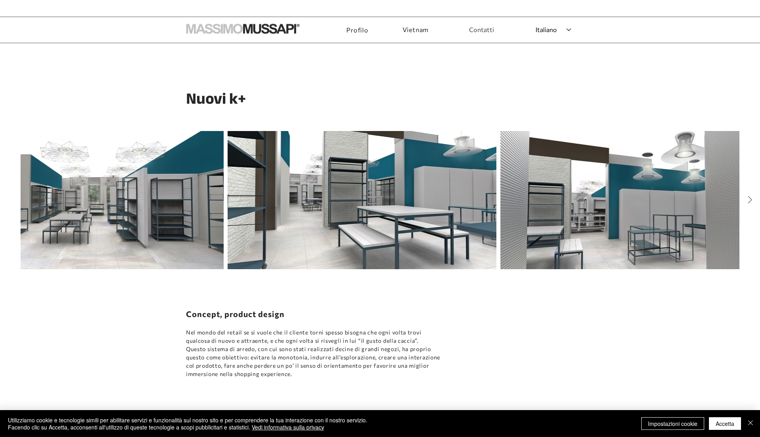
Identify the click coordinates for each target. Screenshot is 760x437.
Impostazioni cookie (672, 424)
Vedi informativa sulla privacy (288, 427)
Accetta (725, 424)
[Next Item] (749, 200)
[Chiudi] (750, 423)
